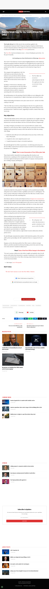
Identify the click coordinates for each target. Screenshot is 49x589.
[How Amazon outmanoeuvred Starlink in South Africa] (5, 474)
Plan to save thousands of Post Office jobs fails (31, 152)
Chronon (28, 583)
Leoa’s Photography (17, 262)
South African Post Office (8, 307)
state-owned (24, 49)
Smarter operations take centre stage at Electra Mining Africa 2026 (26, 407)
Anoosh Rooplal (6, 305)
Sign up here (42, 58)
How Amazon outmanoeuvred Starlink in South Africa (22, 473)
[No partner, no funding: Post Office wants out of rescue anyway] (13, 360)
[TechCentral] (24, 12)
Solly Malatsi (38, 305)
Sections (6, 15)
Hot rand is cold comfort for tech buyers (19, 564)
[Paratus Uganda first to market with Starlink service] (5, 402)
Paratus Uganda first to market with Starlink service (22, 400)
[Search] (45, 11)
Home (3, 15)
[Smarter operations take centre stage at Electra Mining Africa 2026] (5, 409)
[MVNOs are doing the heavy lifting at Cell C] (5, 558)
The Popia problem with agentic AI (18, 480)
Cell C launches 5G (14, 550)
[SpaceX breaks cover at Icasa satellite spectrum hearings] (36, 340)
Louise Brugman (22, 305)
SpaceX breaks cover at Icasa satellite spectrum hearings (35, 348)
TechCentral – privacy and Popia (29, 585)
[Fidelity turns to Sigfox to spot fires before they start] (5, 415)
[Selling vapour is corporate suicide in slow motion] (5, 467)
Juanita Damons (14, 305)
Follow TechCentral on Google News (25, 278)
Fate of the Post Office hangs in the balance (31, 250)
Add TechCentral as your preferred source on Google (25, 282)
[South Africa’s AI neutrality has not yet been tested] (13, 340)
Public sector (11, 15)
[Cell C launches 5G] (5, 551)
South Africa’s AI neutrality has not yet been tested (12, 348)
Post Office (8, 53)
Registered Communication (37, 198)
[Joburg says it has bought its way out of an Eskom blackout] (5, 572)
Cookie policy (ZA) (18, 585)
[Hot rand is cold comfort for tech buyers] (5, 565)
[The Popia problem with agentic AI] (5, 481)
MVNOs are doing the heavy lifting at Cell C (20, 557)
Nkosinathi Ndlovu (6, 38)
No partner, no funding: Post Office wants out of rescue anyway (12, 368)
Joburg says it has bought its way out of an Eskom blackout (24, 571)
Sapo (33, 305)
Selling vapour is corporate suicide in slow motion (22, 466)
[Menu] (3, 11)
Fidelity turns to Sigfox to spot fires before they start (22, 414)
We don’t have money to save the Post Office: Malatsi (20, 271)
